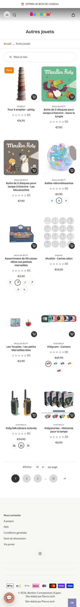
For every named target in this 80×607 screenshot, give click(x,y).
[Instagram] (40, 554)
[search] (14, 15)
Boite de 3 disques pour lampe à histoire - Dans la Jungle (59, 113)
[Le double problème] (31, 282)
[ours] (52, 200)
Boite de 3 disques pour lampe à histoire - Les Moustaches (21, 187)
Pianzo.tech (48, 596)
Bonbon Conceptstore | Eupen (44, 592)
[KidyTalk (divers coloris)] (21, 402)
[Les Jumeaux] (24, 289)
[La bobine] (24, 282)
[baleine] (66, 200)
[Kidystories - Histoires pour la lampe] (58, 402)
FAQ (6, 526)
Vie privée (9, 544)
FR (72, 602)
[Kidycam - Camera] (58, 321)
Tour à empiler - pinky (21, 109)
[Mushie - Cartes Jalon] (58, 232)
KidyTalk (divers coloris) (21, 428)
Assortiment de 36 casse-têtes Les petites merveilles (21, 262)
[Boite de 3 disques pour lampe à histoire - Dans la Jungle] (58, 84)
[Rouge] (59, 371)
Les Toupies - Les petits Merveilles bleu (21, 348)
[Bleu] (62, 364)
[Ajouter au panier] (34, 97)
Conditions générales (15, 532)
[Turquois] (55, 364)
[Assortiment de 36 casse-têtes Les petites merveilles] (21, 232)
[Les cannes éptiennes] (17, 282)
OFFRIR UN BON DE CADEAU (42, 3)
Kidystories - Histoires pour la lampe (58, 430)
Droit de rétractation (15, 538)
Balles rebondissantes (59, 183)
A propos (9, 521)
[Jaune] (69, 364)
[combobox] (72, 603)
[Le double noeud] (17, 289)
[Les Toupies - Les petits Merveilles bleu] (21, 321)
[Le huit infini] (10, 282)
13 (53, 478)
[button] (72, 171)
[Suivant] (64, 478)
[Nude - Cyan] (28, 445)
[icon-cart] (72, 15)
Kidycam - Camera (59, 346)
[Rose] (48, 364)
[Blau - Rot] (14, 445)
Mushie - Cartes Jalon (59, 258)
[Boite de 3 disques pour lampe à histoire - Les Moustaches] (21, 157)
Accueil (7, 43)
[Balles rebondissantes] (58, 157)
